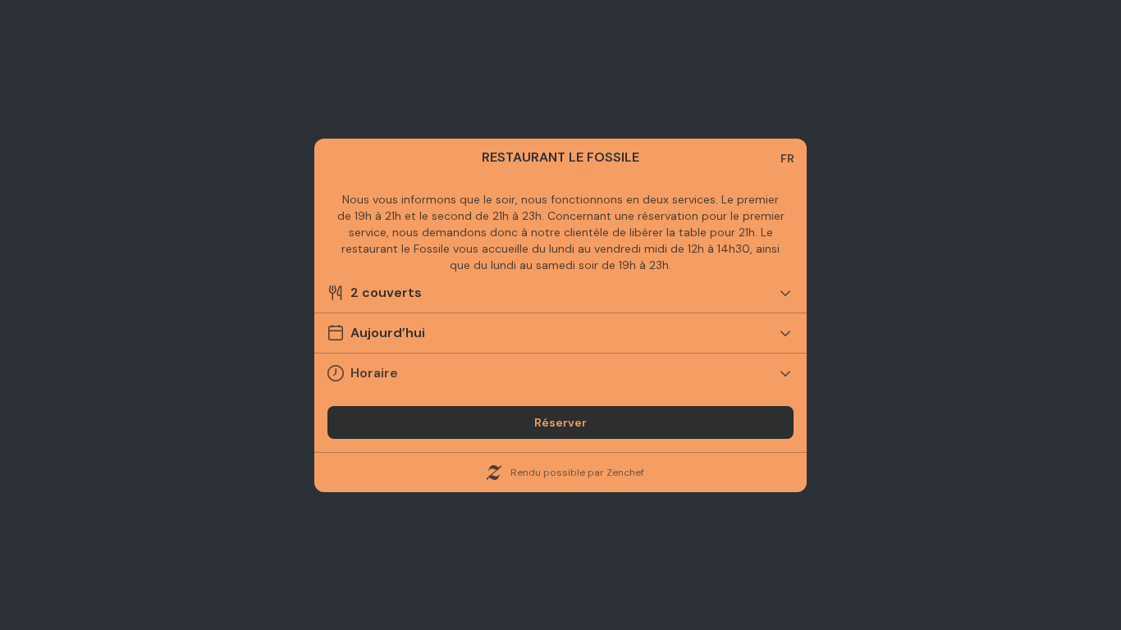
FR (787, 158)
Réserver (560, 422)
